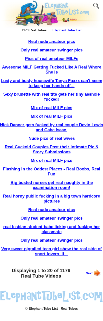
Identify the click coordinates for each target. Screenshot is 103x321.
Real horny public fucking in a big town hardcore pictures (51, 199)
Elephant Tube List (67, 30)
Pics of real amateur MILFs (51, 58)
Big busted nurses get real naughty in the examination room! (51, 185)
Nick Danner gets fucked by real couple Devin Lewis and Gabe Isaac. (51, 127)
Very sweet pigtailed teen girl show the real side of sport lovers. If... (51, 251)
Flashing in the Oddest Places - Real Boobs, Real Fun (51, 171)
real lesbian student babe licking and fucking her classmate (51, 229)
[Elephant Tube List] (51, 301)
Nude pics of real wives (51, 138)
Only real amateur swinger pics (51, 50)
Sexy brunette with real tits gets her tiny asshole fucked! (51, 97)
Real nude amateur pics (51, 41)
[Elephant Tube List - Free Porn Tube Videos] (51, 26)
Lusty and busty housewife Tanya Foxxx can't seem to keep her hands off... (51, 83)
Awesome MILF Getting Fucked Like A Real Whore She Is (51, 70)
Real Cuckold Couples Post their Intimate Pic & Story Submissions (51, 149)
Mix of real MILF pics (51, 107)
